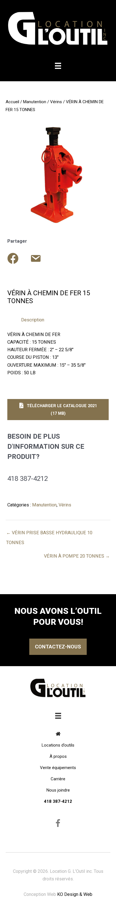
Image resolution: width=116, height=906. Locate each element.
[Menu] (58, 66)
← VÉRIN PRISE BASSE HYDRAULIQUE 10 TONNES (49, 534)
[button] (58, 409)
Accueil (12, 101)
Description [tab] (32, 320)
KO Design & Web (74, 894)
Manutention (34, 101)
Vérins (56, 101)
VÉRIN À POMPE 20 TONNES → (77, 556)
